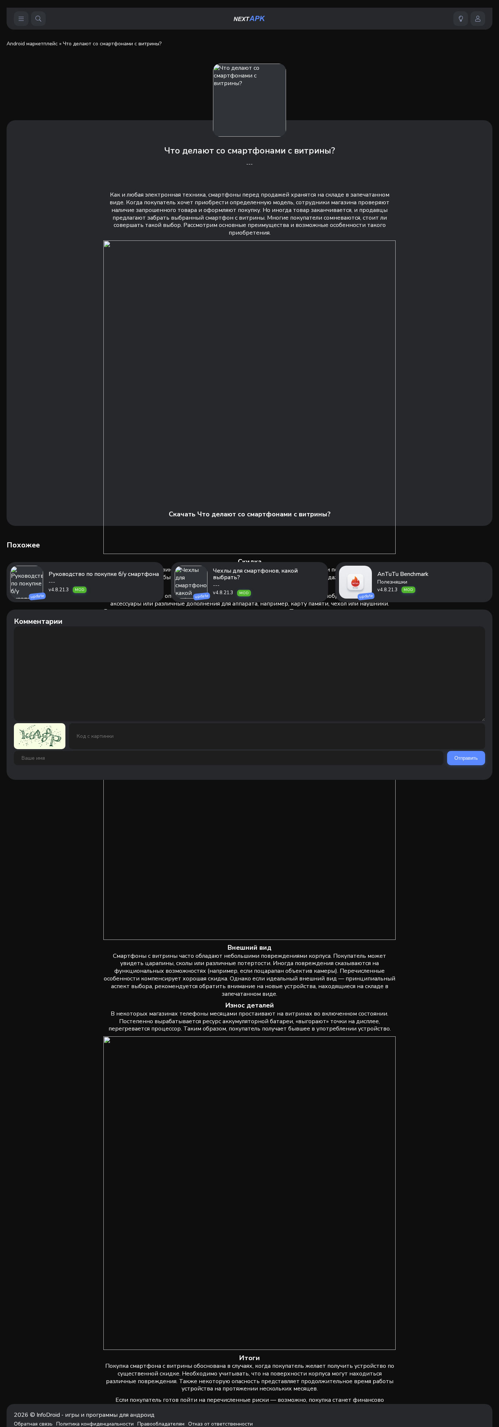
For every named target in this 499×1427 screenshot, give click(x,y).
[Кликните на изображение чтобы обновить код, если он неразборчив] (39, 736)
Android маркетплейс (32, 43)
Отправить (466, 758)
